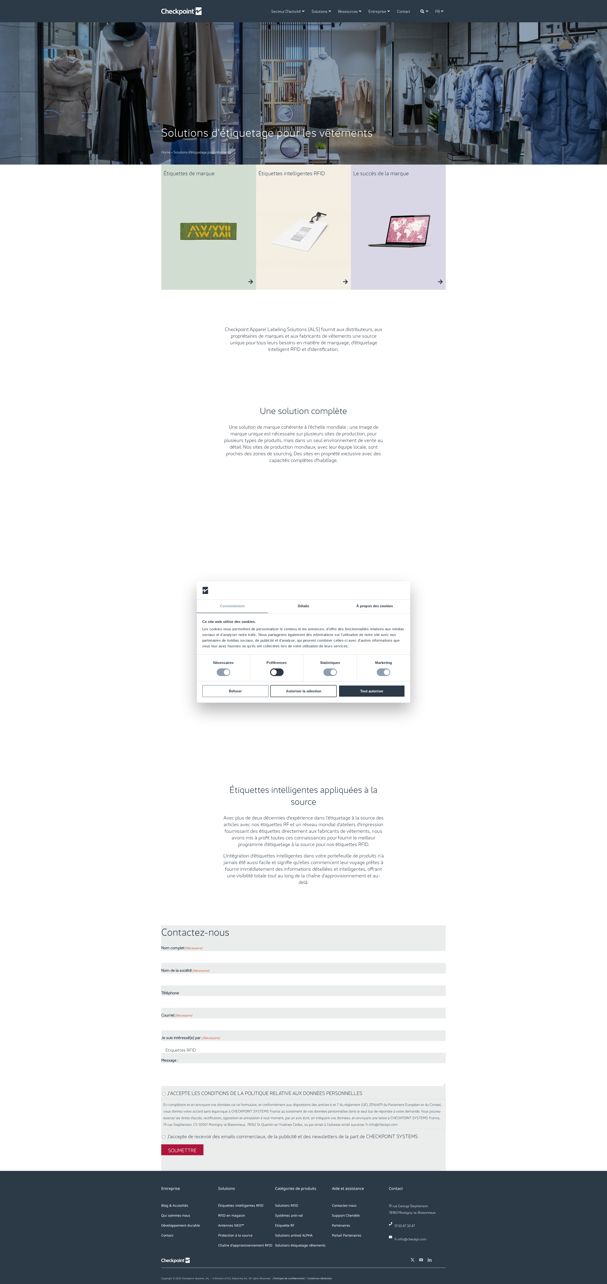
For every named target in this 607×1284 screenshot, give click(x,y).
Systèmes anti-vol (289, 1215)
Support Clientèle (346, 1215)
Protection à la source (235, 1235)
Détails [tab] (303, 606)
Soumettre (182, 1150)
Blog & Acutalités (174, 1205)
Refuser (235, 691)
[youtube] (421, 1260)
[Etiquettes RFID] (303, 1049)
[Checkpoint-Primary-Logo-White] (181, 10)
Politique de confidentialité (289, 1278)
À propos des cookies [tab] (374, 606)
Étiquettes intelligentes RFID (240, 1205)
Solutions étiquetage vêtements (300, 1245)
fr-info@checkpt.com (410, 1238)
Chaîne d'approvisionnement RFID (245, 1245)
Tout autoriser (371, 691)
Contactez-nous (344, 1205)
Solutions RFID (286, 1205)
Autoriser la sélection (303, 691)
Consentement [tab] (232, 606)
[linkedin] (430, 1260)
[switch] (277, 672)
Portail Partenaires (346, 1235)
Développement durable (180, 1225)
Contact (167, 1235)
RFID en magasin (231, 1215)
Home (165, 151)
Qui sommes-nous (175, 1215)
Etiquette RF (284, 1225)
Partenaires (341, 1225)
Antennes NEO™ (231, 1225)
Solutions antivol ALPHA (294, 1235)
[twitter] (412, 1260)
